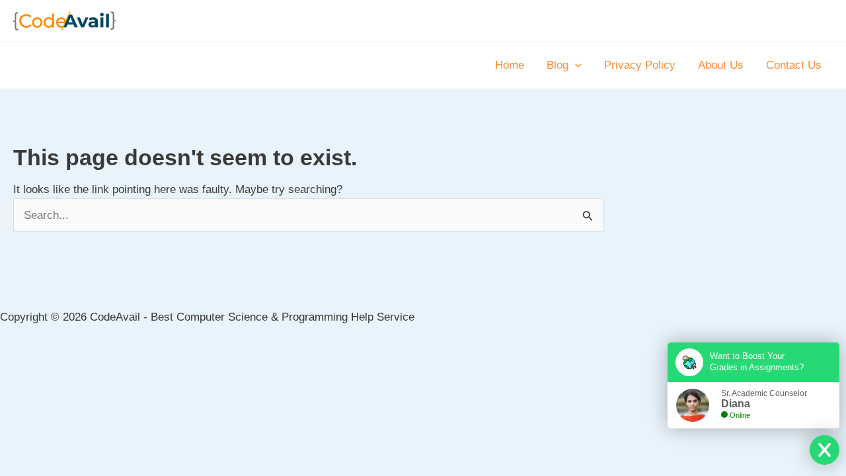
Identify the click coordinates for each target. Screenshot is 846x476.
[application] (575, 65)
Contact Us (794, 65)
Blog (557, 65)
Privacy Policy (639, 65)
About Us (721, 65)
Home (509, 65)
